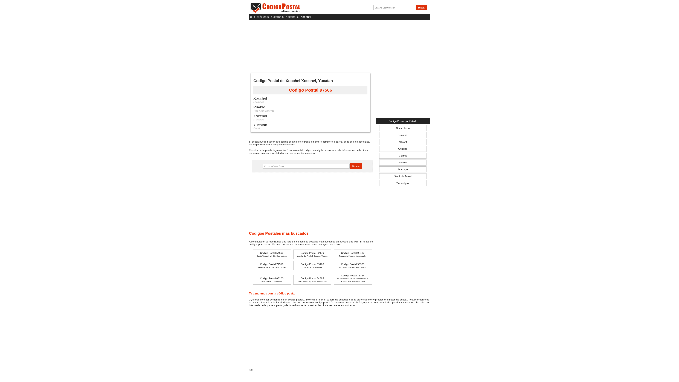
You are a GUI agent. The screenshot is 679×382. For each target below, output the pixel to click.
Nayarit (403, 141)
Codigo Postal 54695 (272, 254)
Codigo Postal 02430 (353, 254)
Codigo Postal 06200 (271, 279)
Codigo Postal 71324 (352, 278)
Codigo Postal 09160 (312, 265)
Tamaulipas (402, 183)
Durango (403, 169)
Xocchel (291, 17)
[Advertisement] (339, 46)
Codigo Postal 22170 (312, 254)
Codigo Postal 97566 (310, 90)
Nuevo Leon (403, 128)
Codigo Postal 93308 (352, 265)
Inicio (251, 370)
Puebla (403, 162)
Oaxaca (403, 135)
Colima (403, 155)
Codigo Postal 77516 (271, 265)
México (261, 17)
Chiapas (402, 148)
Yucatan (276, 17)
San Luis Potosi (402, 176)
